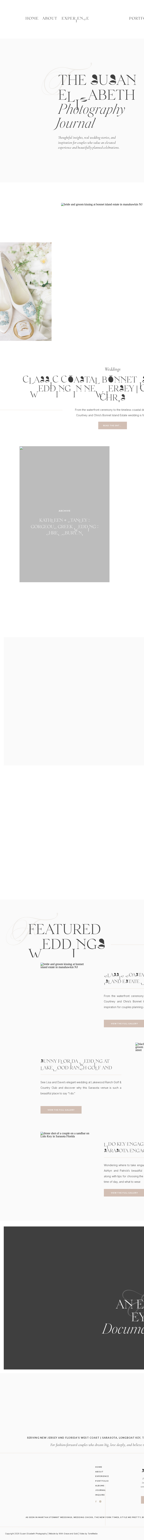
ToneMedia (93, 1533)
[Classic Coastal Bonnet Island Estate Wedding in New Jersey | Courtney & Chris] (65, 1000)
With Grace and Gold (68, 1533)
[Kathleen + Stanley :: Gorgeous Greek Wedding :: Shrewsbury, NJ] (65, 514)
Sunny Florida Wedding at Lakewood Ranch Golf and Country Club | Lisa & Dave (76, 1068)
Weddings (113, 369)
